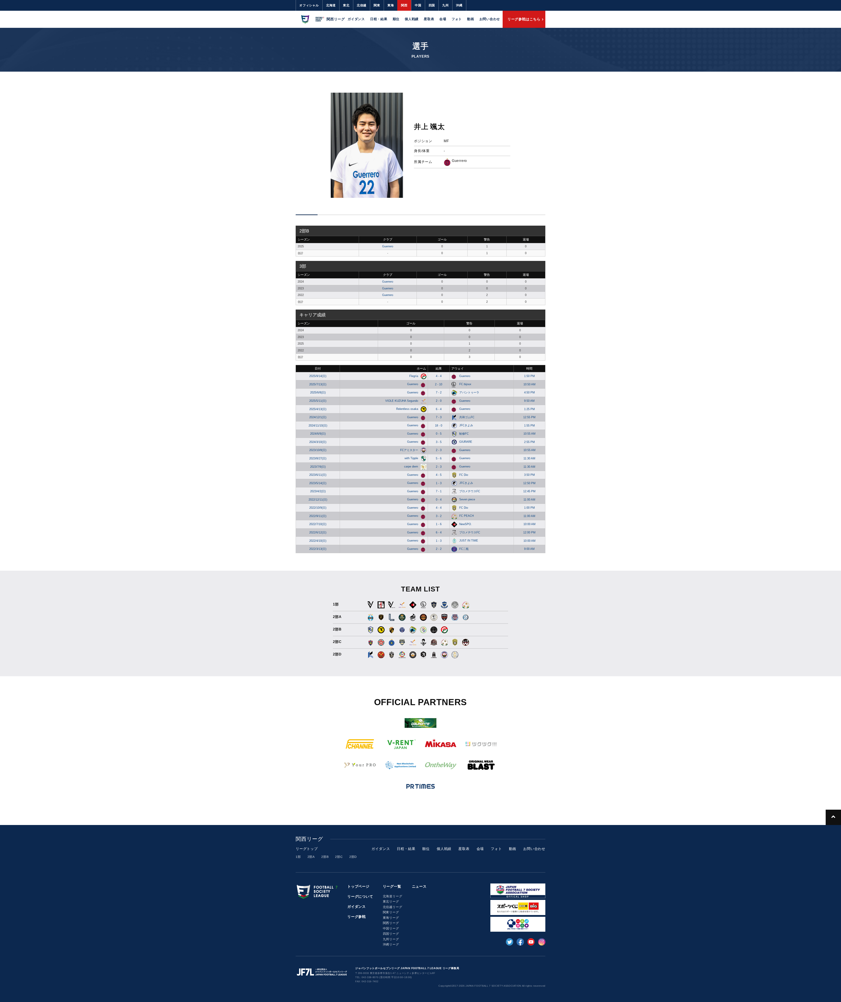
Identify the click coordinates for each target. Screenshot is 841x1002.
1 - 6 (439, 524)
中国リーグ (391, 928)
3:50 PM (529, 474)
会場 (442, 19)
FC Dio (463, 474)
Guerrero (387, 246)
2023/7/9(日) (318, 466)
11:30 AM (529, 458)
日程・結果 (378, 19)
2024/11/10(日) (318, 425)
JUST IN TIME (468, 540)
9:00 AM (529, 549)
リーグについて (360, 896)
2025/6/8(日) (318, 392)
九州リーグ (391, 939)
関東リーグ (391, 912)
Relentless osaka (407, 409)
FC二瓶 (464, 549)
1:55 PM (529, 425)
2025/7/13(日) (317, 384)
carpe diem (411, 466)
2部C (339, 857)
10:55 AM (529, 433)
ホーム (421, 368)
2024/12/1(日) (317, 417)
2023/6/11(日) (317, 474)
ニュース (419, 886)
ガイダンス (356, 19)
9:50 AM (529, 400)
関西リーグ (391, 923)
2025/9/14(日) (317, 376)
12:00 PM (529, 532)
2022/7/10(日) (317, 524)
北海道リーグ (392, 896)
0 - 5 (439, 433)
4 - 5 (439, 474)
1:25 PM (529, 409)
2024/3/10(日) (317, 442)
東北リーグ (391, 901)
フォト (457, 19)
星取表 (429, 19)
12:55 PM (529, 417)
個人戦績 (412, 19)
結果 (439, 368)
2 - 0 (439, 400)
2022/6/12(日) (317, 532)
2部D (353, 857)
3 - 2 (439, 516)
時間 (529, 368)
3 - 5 (439, 442)
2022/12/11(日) (318, 499)
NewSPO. (465, 524)
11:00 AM (529, 499)
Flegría (414, 376)
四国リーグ (391, 933)
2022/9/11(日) (317, 516)
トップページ (358, 886)
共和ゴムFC (466, 417)
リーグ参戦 (356, 917)
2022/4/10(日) (317, 540)
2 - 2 (439, 549)
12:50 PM (529, 483)
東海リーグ (391, 917)
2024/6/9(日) (318, 433)
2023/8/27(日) (317, 458)
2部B (325, 857)
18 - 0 (438, 425)
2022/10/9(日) (317, 507)
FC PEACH (466, 515)
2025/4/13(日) (317, 409)
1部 (298, 857)
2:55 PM (529, 442)
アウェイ (457, 368)
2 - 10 (438, 384)
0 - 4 (439, 499)
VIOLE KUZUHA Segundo (402, 400)
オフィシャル (309, 5)
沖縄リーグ (391, 944)
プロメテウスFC (469, 491)
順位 (396, 19)
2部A (311, 857)
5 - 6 (439, 458)
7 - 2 (439, 392)
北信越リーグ (392, 907)
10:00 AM (529, 524)
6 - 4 (439, 409)
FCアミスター (409, 450)
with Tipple (412, 458)
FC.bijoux (465, 384)
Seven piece (467, 499)
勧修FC (464, 433)
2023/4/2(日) (318, 491)
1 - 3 (439, 483)
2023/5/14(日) (317, 483)
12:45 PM (529, 491)
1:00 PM (529, 507)
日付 (318, 368)
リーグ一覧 (392, 886)
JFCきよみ (466, 425)
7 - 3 (439, 417)
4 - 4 (439, 376)
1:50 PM (529, 376)
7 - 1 (439, 491)
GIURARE (465, 441)
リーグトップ (307, 849)
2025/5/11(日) (317, 400)
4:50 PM (529, 392)
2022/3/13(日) (317, 549)
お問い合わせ (489, 19)
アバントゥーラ (469, 392)
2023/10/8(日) (317, 450)
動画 (470, 19)
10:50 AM (529, 384)
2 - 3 (439, 450)
